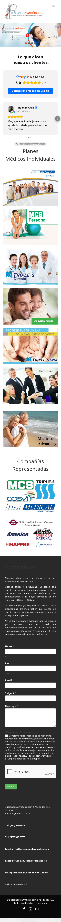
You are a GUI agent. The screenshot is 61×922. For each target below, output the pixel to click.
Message (11, 706)
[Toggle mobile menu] (54, 5)
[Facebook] (24, 908)
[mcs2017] (30, 210)
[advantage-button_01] (30, 411)
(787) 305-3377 (17, 837)
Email (9, 680)
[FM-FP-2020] (30, 170)
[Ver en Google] (11, 109)
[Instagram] (30, 908)
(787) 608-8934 (17, 825)
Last (9, 663)
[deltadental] (30, 289)
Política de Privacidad (16, 884)
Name (9, 646)
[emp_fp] (30, 368)
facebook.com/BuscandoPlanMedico (26, 860)
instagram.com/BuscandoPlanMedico (26, 872)
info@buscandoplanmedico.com (30, 849)
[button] (3, 118)
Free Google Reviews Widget (32, 144)
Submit (11, 786)
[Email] (36, 908)
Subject (10, 693)
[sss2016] (30, 249)
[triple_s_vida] (30, 328)
